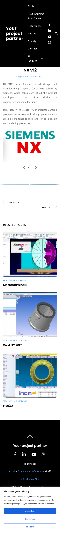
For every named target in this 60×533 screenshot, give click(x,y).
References (35, 26)
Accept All (30, 511)
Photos (32, 33)
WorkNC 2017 (15, 202)
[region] (30, 510)
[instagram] (50, 42)
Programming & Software (36, 16)
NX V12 (29, 70)
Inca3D (8, 406)
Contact (32, 48)
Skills (31, 6)
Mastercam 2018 (15, 285)
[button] (24, 167)
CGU (23, 479)
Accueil (12, 471)
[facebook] (50, 24)
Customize (30, 519)
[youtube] (50, 36)
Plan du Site (33, 479)
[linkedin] (50, 30)
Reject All (30, 526)
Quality (32, 41)
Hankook (47, 207)
